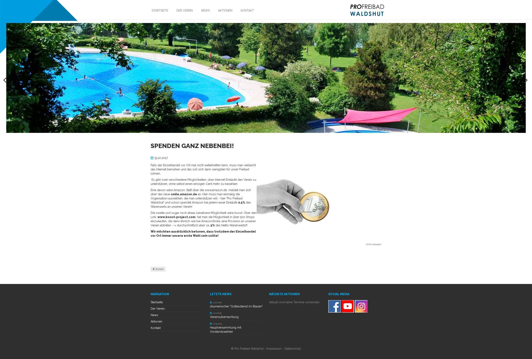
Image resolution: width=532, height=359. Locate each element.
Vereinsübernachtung (224, 317)
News (154, 315)
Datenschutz (292, 348)
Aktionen (156, 321)
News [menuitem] (205, 10)
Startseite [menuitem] (160, 10)
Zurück (159, 269)
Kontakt (156, 328)
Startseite (157, 302)
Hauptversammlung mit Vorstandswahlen (225, 329)
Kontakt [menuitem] (247, 10)
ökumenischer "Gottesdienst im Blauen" (236, 306)
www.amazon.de (216, 190)
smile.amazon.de (184, 194)
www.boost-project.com (176, 217)
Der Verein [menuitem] (184, 10)
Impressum (274, 348)
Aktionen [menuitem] (225, 10)
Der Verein (158, 308)
